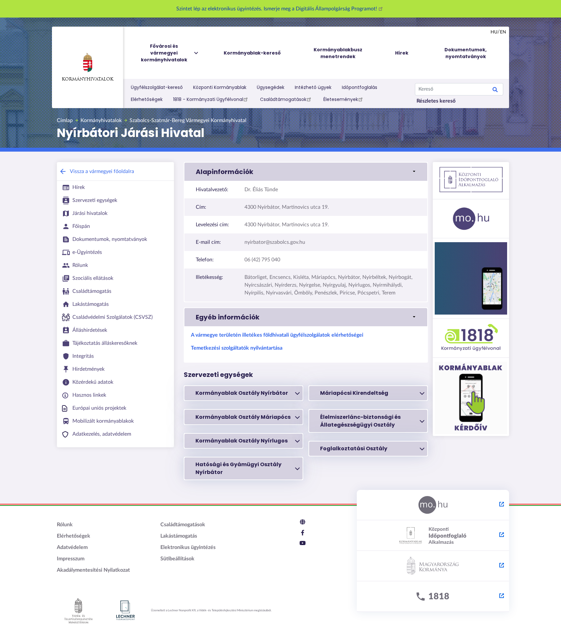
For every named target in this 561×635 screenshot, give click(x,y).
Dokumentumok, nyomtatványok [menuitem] (465, 53)
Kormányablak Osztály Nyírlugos (241, 440)
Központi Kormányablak (219, 87)
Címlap (65, 120)
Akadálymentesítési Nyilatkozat (93, 570)
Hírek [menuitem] (401, 53)
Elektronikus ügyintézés (188, 547)
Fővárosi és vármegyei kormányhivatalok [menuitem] (164, 53)
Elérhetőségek (147, 99)
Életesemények (340, 99)
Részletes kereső (436, 101)
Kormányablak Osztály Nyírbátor (241, 393)
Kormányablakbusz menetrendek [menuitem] (338, 53)
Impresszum (70, 558)
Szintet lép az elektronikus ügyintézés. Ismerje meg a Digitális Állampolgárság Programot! (277, 8)
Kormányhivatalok (87, 79)
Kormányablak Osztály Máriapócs (243, 417)
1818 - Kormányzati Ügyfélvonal (208, 99)
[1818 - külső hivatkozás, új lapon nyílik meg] (433, 596)
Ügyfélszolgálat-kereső (157, 87)
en (503, 32)
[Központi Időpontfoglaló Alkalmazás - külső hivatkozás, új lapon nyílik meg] (433, 535)
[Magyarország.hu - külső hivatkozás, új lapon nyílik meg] (433, 505)
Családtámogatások (283, 99)
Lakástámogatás (178, 536)
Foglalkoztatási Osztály (353, 448)
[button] (305, 172)
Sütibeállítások (177, 558)
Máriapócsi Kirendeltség (354, 393)
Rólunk (65, 524)
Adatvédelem (72, 547)
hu (494, 32)
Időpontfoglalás (359, 87)
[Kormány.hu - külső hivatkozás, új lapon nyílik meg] (433, 566)
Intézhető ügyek (313, 87)
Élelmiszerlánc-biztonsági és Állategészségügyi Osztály (360, 421)
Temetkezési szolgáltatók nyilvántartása (236, 348)
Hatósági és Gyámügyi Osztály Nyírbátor (238, 468)
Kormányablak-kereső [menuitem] (252, 53)
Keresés (495, 90)
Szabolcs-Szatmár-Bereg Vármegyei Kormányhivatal (188, 120)
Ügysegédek (270, 87)
